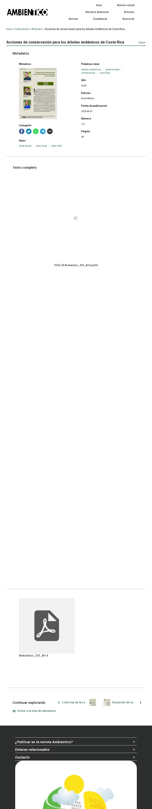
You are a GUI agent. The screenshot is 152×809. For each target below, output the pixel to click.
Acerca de (128, 18)
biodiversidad (112, 69)
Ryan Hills (57, 146)
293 (83, 124)
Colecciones (22, 29)
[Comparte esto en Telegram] (43, 131)
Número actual (125, 5)
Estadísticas (100, 18)
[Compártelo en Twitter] (29, 131)
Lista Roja (105, 73)
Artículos (129, 12)
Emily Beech (25, 146)
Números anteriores (97, 12)
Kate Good (41, 146)
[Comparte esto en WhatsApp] (36, 131)
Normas (73, 18)
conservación (88, 73)
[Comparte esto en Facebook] (21, 131)
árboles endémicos (91, 69)
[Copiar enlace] (50, 131)
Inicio (99, 5)
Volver (142, 42)
